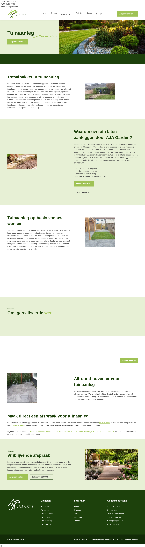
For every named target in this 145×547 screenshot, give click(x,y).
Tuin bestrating (46, 521)
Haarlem (41, 432)
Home (76, 507)
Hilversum (33, 432)
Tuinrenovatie (46, 524)
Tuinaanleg (45, 510)
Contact (77, 521)
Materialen (78, 517)
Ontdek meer (127, 360)
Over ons (77, 510)
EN (101, 14)
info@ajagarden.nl (10, 7)
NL (97, 14)
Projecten (77, 514)
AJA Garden (14, 539)
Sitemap (94, 539)
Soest (73, 432)
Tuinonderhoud (47, 514)
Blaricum (49, 432)
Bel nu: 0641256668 (40, 477)
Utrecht (67, 432)
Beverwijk (88, 432)
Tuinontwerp (45, 517)
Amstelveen (58, 432)
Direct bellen (81, 192)
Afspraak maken (126, 14)
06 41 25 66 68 (9, 4)
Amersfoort (102, 432)
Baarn (95, 432)
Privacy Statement (81, 539)
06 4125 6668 (104, 423)
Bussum (79, 432)
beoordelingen (131, 539)
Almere (111, 432)
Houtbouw (45, 507)
